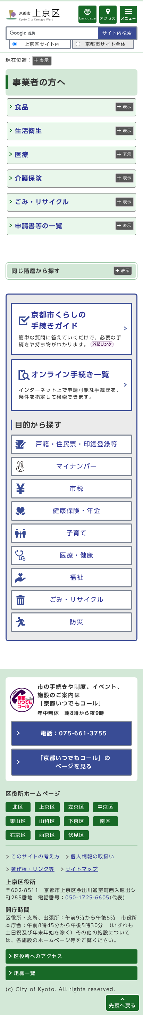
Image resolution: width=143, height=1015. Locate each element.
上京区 (47, 806)
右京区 (18, 835)
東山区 (18, 821)
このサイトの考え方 (35, 856)
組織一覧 (24, 973)
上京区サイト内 (42, 44)
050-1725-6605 (87, 897)
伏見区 (76, 835)
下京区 (76, 821)
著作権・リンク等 (32, 869)
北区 (17, 806)
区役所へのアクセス (38, 956)
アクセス (108, 18)
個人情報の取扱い (92, 856)
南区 (105, 821)
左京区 (76, 806)
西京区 (47, 835)
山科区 (47, 821)
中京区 (106, 806)
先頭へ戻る (122, 1005)
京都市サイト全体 (105, 44)
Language (87, 18)
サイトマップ (82, 869)
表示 (127, 107)
